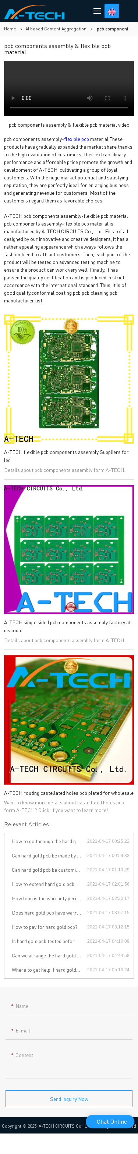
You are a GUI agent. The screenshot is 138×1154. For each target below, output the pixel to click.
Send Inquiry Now (69, 1098)
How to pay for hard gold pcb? (45, 926)
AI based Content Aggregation (55, 28)
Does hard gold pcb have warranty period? (49, 912)
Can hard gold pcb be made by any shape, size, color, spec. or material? (49, 855)
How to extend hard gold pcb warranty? (49, 884)
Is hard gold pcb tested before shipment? (49, 941)
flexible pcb (76, 138)
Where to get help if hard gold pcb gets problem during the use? (49, 969)
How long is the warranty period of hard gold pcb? (49, 898)
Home (10, 28)
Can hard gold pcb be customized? (49, 869)
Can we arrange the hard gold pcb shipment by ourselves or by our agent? (49, 955)
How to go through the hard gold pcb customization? (49, 841)
